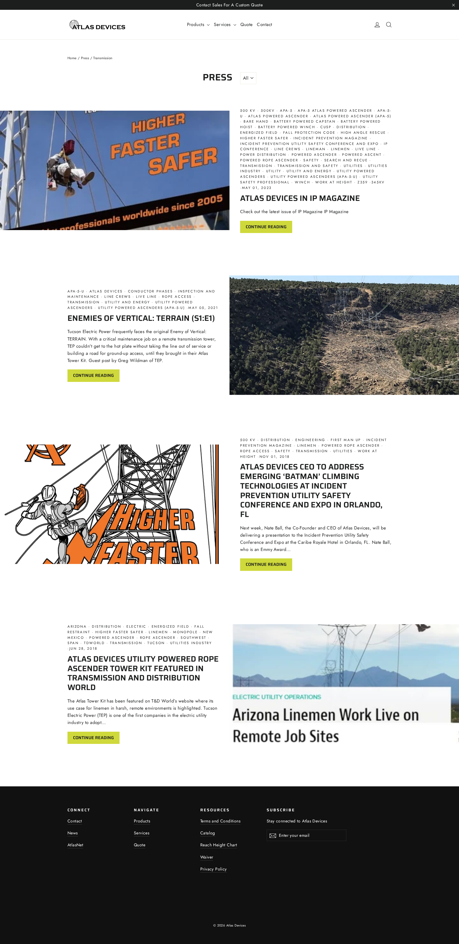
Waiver (206, 857)
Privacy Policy (213, 869)
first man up (346, 439)
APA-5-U (76, 291)
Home (72, 58)
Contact (264, 24)
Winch (302, 182)
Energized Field (260, 132)
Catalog (207, 833)
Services (223, 24)
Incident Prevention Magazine (331, 138)
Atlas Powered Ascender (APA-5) (352, 116)
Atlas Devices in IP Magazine (300, 198)
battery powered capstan (304, 121)
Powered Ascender (314, 154)
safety (311, 160)
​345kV (378, 182)
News (72, 833)
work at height (333, 182)
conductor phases (150, 291)
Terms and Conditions (220, 821)
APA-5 (286, 110)
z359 (363, 182)
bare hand (256, 121)
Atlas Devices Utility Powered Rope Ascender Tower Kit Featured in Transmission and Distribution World (143, 673)
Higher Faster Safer (265, 138)
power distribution (264, 154)
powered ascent (361, 154)
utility (273, 171)
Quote (246, 24)
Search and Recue (345, 160)
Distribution (351, 127)
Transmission (257, 165)
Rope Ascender (157, 637)
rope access (177, 296)
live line (366, 149)
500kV (268, 110)
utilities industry (190, 642)
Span (73, 642)
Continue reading (266, 226)
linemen (340, 149)
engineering (310, 439)
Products (196, 24)
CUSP (326, 127)
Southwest (193, 637)
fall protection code (309, 132)
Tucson (156, 642)
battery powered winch (286, 127)
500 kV (248, 110)
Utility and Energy (309, 171)
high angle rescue (363, 132)
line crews (287, 149)
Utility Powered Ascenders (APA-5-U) (314, 176)
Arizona (77, 626)
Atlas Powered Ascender (278, 116)
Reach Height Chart (218, 845)
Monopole (185, 632)
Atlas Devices (106, 291)
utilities (353, 165)
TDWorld (94, 642)
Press (85, 58)
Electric (136, 626)
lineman (315, 149)
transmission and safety (308, 165)
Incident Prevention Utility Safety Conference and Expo (310, 143)
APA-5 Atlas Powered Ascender (335, 110)
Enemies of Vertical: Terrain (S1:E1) (141, 318)
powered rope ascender (270, 160)
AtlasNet (75, 845)
